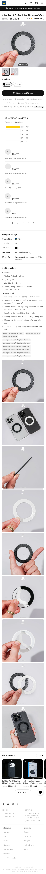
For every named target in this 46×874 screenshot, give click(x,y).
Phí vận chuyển (14, 103)
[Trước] (38, 755)
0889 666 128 (9, 816)
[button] (42, 3)
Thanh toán (6, 853)
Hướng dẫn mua (7, 849)
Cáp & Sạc (27, 836)
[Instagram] (13, 804)
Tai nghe (27, 841)
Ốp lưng (26, 832)
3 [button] (23, 223)
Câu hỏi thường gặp (9, 858)
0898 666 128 (9, 813)
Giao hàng (5, 832)
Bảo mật (5, 841)
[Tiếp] (42, 755)
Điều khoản (6, 845)
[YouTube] (8, 804)
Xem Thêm (22, 792)
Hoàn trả (5, 836)
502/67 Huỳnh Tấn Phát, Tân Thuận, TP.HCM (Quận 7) (33, 815)
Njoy (20, 239)
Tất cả (26, 849)
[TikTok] (17, 804)
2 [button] (17, 223)
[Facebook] (3, 804)
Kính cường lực (29, 845)
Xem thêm (18, 259)
